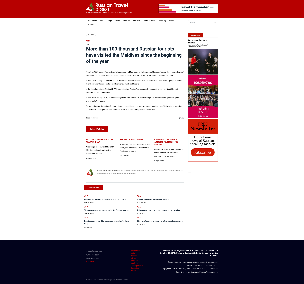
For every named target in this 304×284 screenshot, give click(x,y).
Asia (101, 21)
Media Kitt (90, 262)
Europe (109, 21)
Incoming (162, 21)
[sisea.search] (215, 22)
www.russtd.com (92, 259)
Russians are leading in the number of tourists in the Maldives (166, 142)
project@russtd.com (94, 251)
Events (171, 21)
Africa (117, 21)
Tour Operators (149, 21)
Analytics (136, 21)
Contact (90, 25)
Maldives (94, 118)
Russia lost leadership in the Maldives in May (99, 141)
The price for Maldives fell (132, 139)
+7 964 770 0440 (92, 255)
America (126, 21)
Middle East (92, 21)
